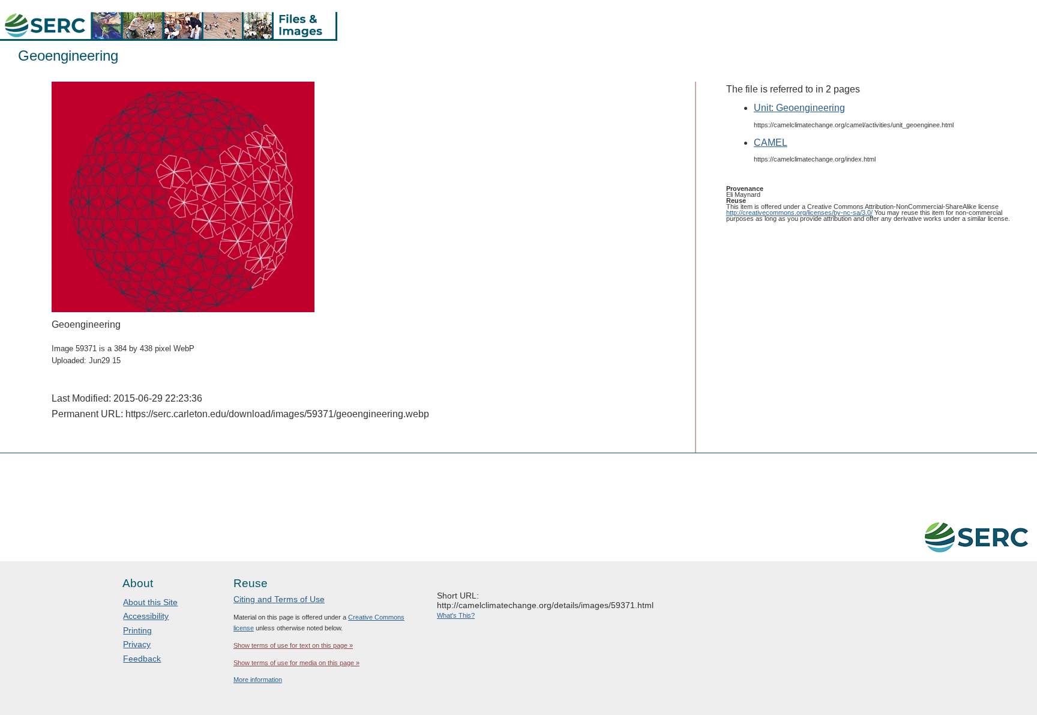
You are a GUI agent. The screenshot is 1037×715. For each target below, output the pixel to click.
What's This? (456, 615)
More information (257, 679)
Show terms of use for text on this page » (293, 645)
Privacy (137, 644)
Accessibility (146, 616)
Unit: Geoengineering (799, 108)
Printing (137, 630)
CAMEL (770, 142)
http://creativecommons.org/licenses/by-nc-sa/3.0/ (799, 212)
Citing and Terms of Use (279, 599)
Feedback (142, 658)
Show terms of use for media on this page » (296, 662)
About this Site (150, 602)
